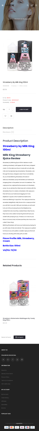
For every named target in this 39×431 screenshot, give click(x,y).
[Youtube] (17, 360)
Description (8, 127)
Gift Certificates (5, 384)
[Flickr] (22, 360)
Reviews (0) (8, 132)
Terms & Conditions (7, 380)
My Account (4, 394)
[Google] (8, 360)
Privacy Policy (5, 377)
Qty (4, 109)
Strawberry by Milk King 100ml (22, 19)
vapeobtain (19, 423)
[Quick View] (33, 283)
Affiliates (3, 401)
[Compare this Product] (11, 116)
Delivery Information (7, 373)
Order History (5, 398)
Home (9, 19)
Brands (3, 408)
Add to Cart (24, 109)
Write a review (23, 86)
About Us (4, 370)
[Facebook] (13, 360)
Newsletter (4, 404)
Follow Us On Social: (8, 355)
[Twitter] (3, 360)
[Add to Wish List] (5, 116)
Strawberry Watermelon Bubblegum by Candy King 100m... (19, 319)
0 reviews (14, 86)
